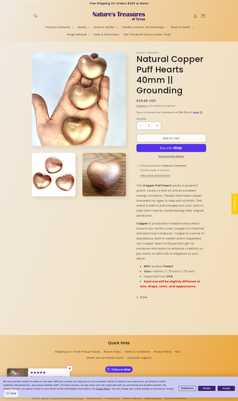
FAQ (177, 351)
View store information (155, 175)
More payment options (171, 156)
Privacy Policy (163, 351)
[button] (36, 16)
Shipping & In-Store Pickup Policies (77, 351)
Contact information (175, 398)
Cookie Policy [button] (103, 389)
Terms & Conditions (137, 351)
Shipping (141, 105)
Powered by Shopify (73, 398)
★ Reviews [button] (235, 203)
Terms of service (132, 398)
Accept (226, 388)
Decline (206, 388)
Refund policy (94, 398)
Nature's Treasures (51, 398)
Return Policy (112, 351)
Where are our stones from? (105, 358)
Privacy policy (112, 398)
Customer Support (139, 358)
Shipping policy (152, 398)
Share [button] (143, 297)
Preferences (187, 388)
